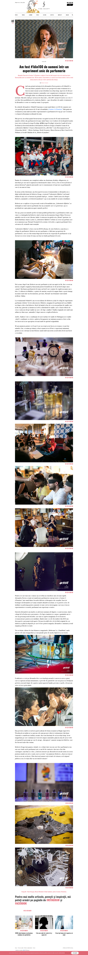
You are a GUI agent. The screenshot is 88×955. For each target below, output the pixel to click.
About (70, 4)
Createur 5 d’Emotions (55, 109)
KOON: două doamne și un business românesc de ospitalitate (24, 934)
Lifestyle (52, 15)
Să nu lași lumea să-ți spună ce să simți (64, 934)
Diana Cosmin (44, 82)
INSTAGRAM (53, 900)
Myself (16, 15)
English (67, 15)
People (37, 15)
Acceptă (75, 953)
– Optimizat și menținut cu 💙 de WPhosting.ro (22, 950)
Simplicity (60, 15)
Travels (23, 15)
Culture (44, 15)
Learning (30, 15)
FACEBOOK (21, 903)
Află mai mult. (67, 952)
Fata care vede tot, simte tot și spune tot (44, 934)
